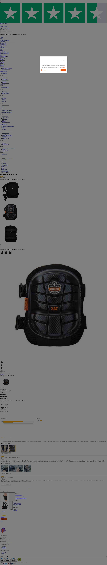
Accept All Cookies (63, 70)
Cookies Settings (44, 70)
